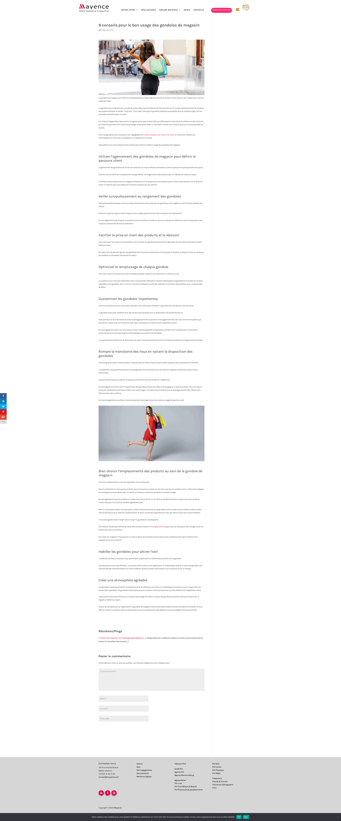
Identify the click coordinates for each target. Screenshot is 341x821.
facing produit (157, 526)
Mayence (105, 30)
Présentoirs (217, 778)
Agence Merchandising (184, 775)
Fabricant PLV (180, 764)
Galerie (139, 764)
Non (246, 817)
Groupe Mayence (168, 10)
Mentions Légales (144, 776)
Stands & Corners (220, 781)
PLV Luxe (178, 783)
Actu (138, 767)
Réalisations (148, 10)
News (187, 10)
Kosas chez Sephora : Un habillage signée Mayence (122, 638)
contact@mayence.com (109, 777)
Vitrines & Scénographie (222, 785)
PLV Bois (215, 764)
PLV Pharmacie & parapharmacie (188, 790)
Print (214, 788)
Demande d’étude (221, 10)
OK (239, 817)
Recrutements (143, 773)
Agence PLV (179, 772)
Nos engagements (144, 770)
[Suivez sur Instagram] (114, 793)
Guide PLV (178, 769)
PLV (112, 30)
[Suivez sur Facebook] (107, 793)
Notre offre (128, 10)
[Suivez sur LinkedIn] (101, 793)
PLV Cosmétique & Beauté (185, 786)
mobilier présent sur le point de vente (158, 135)
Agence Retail (180, 780)
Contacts (198, 10)
